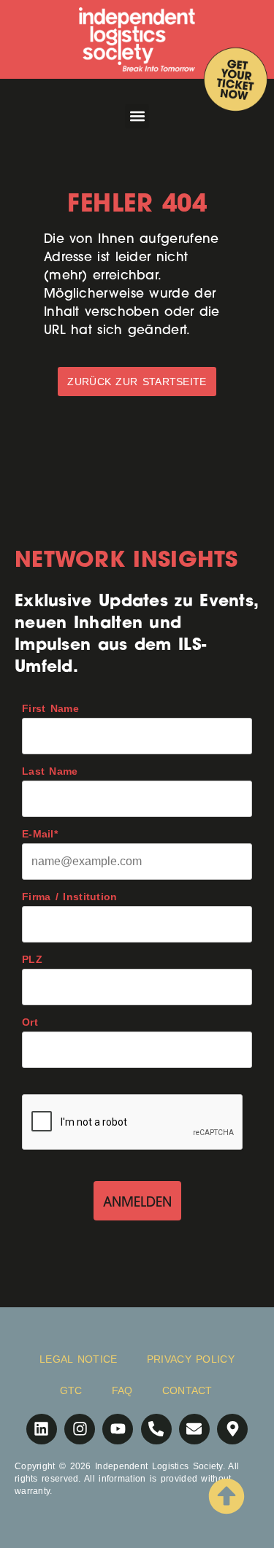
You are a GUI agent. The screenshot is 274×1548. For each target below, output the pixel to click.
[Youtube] (117, 1429)
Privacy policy (191, 1359)
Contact (187, 1390)
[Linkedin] (41, 1429)
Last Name (50, 771)
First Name (50, 708)
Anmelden (137, 1201)
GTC (71, 1390)
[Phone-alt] (156, 1429)
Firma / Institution (70, 896)
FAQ (122, 1390)
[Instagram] (79, 1429)
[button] (137, 116)
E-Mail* (40, 834)
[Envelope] (194, 1429)
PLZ (32, 959)
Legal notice (78, 1359)
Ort (30, 1022)
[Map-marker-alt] (232, 1429)
